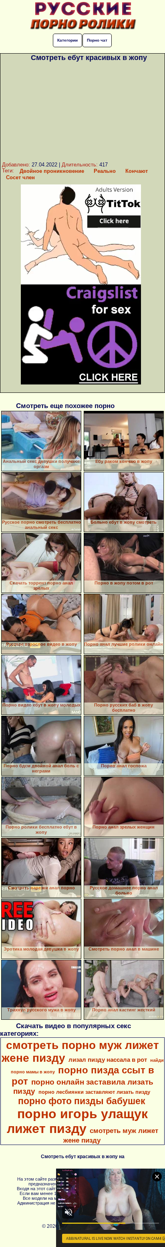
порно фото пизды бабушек (81, 1101)
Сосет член (20, 177)
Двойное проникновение (52, 171)
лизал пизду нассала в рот (107, 1060)
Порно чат (97, 40)
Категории (67, 40)
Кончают (136, 171)
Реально (105, 171)
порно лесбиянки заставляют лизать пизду (94, 1092)
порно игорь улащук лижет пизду (77, 1121)
